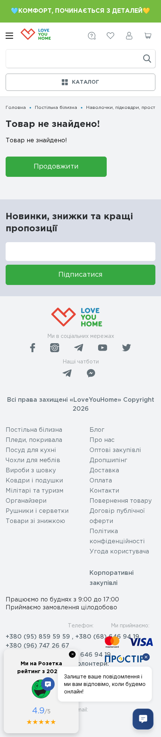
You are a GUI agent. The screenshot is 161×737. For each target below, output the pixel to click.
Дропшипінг (108, 460)
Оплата (100, 481)
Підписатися (80, 275)
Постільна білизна (56, 108)
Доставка (104, 470)
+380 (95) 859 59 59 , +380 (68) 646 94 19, (73, 637)
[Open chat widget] (143, 718)
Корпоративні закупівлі (111, 578)
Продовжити (56, 167)
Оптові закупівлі (115, 450)
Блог (96, 430)
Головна (16, 108)
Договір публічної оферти (117, 516)
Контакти (104, 491)
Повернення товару (120, 501)
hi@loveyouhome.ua (36, 721)
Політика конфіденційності (117, 536)
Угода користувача (119, 552)
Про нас (102, 440)
